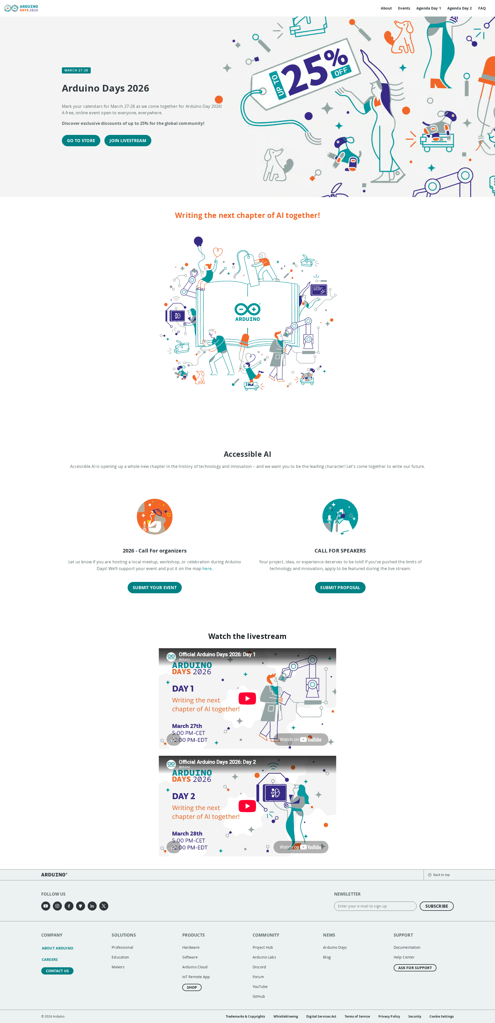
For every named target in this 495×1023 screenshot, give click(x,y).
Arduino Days (335, 947)
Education (120, 957)
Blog (327, 957)
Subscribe (436, 906)
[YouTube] (45, 906)
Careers (50, 959)
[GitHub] (80, 906)
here (207, 568)
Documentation (407, 947)
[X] (103, 906)
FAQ (482, 8)
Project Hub (263, 947)
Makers (118, 966)
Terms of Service (357, 1016)
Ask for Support (415, 967)
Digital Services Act (321, 1016)
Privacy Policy (389, 1016)
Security (414, 1016)
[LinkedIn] (92, 906)
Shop (192, 987)
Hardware (191, 947)
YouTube (260, 986)
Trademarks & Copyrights (245, 1016)
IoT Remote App (196, 976)
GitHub (259, 996)
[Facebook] (68, 906)
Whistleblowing (286, 1016)
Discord (259, 966)
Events (404, 8)
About (386, 8)
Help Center (404, 957)
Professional (122, 947)
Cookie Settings (442, 1016)
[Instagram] (57, 906)
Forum (258, 976)
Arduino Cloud (195, 966)
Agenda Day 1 (428, 8)
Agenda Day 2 (459, 8)
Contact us (57, 970)
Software (190, 957)
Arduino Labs (264, 957)
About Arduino (57, 948)
